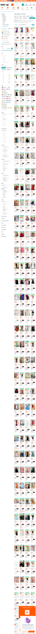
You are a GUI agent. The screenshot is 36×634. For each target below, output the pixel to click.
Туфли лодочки (23, 22)
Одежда (3, 15)
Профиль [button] (26, 5)
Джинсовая (8, 69)
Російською (24, 631)
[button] (15, 32)
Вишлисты (30, 5)
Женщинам (4, 16)
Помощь (30, 2)
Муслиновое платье (24, 20)
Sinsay (21, 16)
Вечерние (31, 16)
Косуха (27, 22)
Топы (3, 23)
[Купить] (18, 35)
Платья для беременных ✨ (28, 21)
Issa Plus (24, 16)
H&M (15, 16)
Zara (18, 16)
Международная (9, 67)
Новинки (4, 18)
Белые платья (16, 21)
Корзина (34, 5)
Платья (4, 19)
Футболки (4, 20)
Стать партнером (15, 2)
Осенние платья (31, 20)
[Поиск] (23, 5)
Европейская (4, 69)
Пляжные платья (17, 22)
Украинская (3, 67)
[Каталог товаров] (12, 5)
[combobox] (18, 5)
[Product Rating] (17, 40)
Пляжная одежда (6, 24)
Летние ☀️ (21, 21)
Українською (31, 631)
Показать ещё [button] (5, 26)
